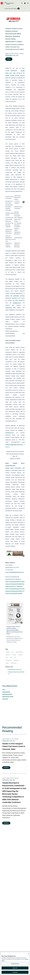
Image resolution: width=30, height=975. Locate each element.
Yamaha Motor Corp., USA (11, 55)
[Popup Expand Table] (23, 202)
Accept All (15, 972)
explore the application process (14, 295)
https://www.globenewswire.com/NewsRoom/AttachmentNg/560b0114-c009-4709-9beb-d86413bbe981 (14, 591)
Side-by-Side (8, 660)
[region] (15, 963)
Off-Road (20, 654)
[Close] (28, 953)
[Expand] (23, 556)
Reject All (15, 968)
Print (3, 689)
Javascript (5, 699)
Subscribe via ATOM (7, 696)
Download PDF (6, 692)
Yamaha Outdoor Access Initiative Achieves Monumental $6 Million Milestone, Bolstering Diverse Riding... (14, 630)
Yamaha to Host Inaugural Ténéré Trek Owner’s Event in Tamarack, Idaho (13, 746)
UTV (15, 657)
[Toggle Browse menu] (24, 8)
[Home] (7, 3)
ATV (7, 657)
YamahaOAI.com (17, 303)
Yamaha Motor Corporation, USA (15, 468)
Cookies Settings (15, 963)
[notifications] (24, 3)
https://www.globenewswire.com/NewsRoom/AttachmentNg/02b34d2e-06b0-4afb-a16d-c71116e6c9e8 (14, 584)
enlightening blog (10, 307)
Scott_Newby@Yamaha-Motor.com (14, 572)
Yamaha (7, 652)
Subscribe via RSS (7, 694)
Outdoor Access (19, 652)
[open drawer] (28, 3)
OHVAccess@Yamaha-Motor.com (14, 444)
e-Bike (7, 663)
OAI (12, 652)
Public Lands (13, 663)
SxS (11, 657)
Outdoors (8, 654)
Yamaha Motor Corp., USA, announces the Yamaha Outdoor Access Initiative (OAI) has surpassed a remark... (14, 639)
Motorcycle (16, 660)
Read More (6, 767)
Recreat (14, 654)
